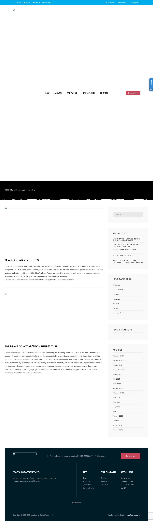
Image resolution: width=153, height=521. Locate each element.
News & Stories (88, 93)
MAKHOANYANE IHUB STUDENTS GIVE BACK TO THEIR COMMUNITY (126, 240)
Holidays (116, 294)
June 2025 (117, 383)
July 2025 (116, 379)
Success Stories (127, 481)
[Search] (139, 214)
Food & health (118, 290)
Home (47, 93)
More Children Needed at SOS (22, 260)
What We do (72, 93)
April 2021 (116, 411)
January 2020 (118, 430)
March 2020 (117, 425)
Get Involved (125, 478)
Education (116, 285)
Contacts (104, 93)
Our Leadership (88, 488)
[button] (133, 93)
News (85, 478)
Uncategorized (118, 313)
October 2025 (118, 365)
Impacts (104, 481)
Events (103, 478)
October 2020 (118, 420)
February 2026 (118, 356)
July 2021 (116, 397)
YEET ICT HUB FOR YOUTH (122, 255)
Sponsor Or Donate (128, 484)
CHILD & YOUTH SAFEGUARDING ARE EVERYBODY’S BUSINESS (126, 245)
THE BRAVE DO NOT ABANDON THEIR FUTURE (31, 346)
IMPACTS (116, 303)
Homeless (116, 299)
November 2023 (118, 388)
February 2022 (118, 393)
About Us (58, 93)
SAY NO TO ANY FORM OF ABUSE (124, 250)
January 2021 (118, 416)
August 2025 (117, 374)
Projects (116, 308)
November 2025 (118, 360)
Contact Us (87, 484)
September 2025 (119, 370)
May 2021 (116, 407)
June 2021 (116, 402)
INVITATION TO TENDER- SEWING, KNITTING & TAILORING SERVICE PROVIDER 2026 (128, 262)
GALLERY (124, 488)
